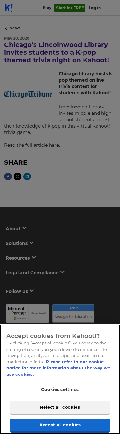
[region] (60, 379)
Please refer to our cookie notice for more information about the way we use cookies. (58, 368)
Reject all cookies (60, 407)
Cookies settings (60, 389)
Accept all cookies (60, 424)
